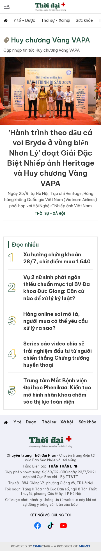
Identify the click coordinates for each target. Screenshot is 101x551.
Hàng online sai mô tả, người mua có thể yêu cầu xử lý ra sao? (55, 321)
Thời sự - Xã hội (55, 20)
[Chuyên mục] (6, 6)
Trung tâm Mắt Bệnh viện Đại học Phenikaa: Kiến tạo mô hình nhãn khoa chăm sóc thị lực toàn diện (57, 391)
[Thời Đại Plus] (50, 6)
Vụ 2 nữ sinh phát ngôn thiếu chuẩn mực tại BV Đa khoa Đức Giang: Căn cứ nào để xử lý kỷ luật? (56, 288)
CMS (41, 546)
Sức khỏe (84, 20)
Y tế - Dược (24, 20)
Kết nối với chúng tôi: (51, 515)
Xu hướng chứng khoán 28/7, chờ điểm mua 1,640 (57, 258)
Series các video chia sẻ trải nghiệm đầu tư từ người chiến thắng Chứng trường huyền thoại (57, 354)
